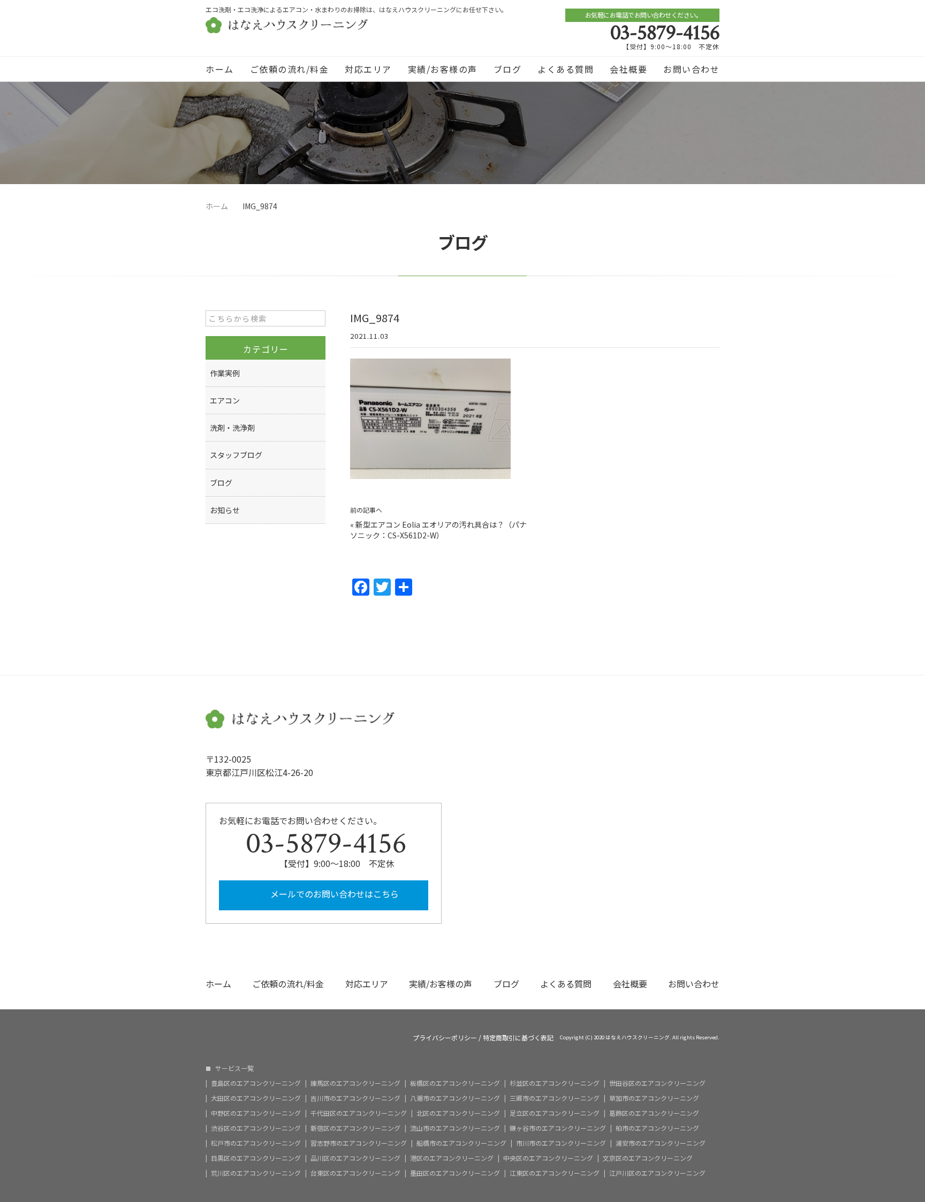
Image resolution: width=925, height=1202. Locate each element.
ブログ (508, 69)
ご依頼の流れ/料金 (289, 69)
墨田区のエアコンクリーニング (455, 1173)
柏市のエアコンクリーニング (657, 1128)
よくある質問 (565, 69)
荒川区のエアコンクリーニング (256, 1173)
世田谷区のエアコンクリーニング (657, 1083)
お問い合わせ (691, 69)
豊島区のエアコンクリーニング (256, 1083)
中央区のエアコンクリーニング (548, 1158)
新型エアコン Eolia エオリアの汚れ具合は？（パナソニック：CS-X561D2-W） (438, 530)
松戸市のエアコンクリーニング (256, 1143)
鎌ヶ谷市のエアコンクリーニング (558, 1128)
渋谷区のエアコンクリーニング (256, 1128)
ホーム (220, 69)
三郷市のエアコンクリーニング (555, 1098)
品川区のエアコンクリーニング (355, 1158)
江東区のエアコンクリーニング (555, 1173)
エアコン (225, 400)
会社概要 (628, 69)
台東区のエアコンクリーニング (355, 1173)
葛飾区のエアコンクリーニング (654, 1113)
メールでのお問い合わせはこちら (333, 893)
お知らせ (225, 510)
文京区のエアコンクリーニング (648, 1158)
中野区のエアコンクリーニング (256, 1113)
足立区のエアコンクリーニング (555, 1113)
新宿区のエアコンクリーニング (355, 1128)
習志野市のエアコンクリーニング (358, 1143)
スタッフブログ (236, 455)
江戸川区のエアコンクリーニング (657, 1173)
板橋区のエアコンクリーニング (455, 1083)
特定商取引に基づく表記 (518, 1037)
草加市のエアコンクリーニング (654, 1098)
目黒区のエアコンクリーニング (256, 1158)
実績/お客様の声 (442, 69)
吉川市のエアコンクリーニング (355, 1098)
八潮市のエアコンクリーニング (455, 1098)
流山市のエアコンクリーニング (455, 1128)
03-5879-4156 (664, 32)
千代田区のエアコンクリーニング (358, 1113)
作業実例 (225, 373)
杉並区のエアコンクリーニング (555, 1083)
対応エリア (368, 69)
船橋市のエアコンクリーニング (461, 1143)
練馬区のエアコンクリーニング (355, 1083)
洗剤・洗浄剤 (232, 427)
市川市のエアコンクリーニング (561, 1143)
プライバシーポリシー (445, 1037)
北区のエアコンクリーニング (458, 1113)
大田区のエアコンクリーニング (256, 1098)
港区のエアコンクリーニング (452, 1158)
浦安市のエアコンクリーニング (661, 1143)
